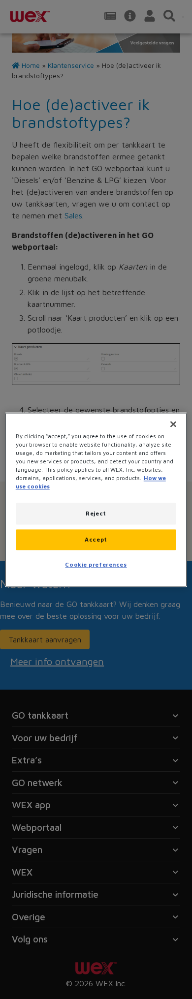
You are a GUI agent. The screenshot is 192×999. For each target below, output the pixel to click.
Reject (96, 513)
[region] (96, 499)
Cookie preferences (96, 564)
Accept (96, 539)
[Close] (173, 424)
